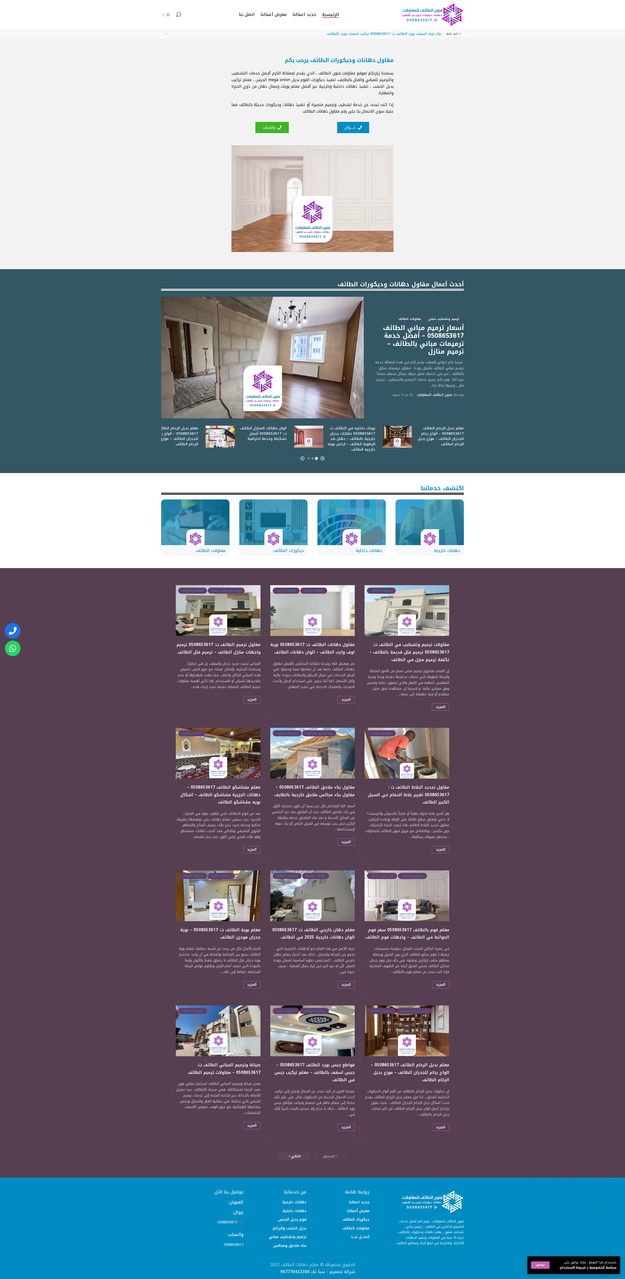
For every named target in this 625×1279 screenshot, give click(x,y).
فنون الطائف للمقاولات (434, 395)
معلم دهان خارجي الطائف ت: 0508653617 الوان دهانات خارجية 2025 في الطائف (313, 933)
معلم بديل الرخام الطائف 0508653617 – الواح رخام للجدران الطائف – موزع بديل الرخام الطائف (441, 436)
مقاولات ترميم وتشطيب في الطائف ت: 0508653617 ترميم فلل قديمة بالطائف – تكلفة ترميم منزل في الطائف (409, 652)
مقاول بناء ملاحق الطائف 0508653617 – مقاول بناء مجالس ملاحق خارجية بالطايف (314, 791)
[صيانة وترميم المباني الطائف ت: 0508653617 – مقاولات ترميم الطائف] (218, 1030)
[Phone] (13, 631)
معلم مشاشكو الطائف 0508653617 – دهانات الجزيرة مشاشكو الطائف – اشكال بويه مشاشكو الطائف (220, 794)
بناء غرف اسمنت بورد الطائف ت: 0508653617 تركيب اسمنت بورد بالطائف (384, 34)
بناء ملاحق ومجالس (319, 733)
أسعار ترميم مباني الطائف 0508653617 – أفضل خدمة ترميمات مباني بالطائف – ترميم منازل (423, 340)
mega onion (279, 80)
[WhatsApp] (13, 648)
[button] (166, 33)
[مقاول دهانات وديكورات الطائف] (432, 15)
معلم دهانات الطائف (300, 1264)
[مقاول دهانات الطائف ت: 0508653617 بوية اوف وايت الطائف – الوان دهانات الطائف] (312, 610)
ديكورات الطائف (288, 550)
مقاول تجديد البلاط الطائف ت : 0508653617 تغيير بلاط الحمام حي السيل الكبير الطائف (408, 794)
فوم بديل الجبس (382, 875)
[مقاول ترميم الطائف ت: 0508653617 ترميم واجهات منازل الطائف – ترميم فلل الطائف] (218, 610)
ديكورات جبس (285, 1011)
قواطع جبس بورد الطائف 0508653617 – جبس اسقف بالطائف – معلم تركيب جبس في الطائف (314, 1072)
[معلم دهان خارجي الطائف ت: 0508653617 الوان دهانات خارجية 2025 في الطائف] (312, 895)
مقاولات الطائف (409, 318)
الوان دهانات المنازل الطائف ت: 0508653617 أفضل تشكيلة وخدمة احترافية (263, 433)
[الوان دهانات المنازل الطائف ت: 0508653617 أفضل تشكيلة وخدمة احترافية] (220, 437)
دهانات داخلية (369, 550)
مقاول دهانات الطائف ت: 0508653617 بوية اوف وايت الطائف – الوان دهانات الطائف (312, 648)
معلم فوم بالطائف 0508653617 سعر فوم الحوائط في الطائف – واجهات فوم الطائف (407, 933)
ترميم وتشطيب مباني (443, 318)
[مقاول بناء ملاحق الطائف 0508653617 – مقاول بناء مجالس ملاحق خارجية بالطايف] (312, 753)
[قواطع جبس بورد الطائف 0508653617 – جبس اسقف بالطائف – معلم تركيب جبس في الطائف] (312, 1030)
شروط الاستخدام (572, 1267)
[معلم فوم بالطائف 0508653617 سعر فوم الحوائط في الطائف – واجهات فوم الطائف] (407, 895)
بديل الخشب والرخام (414, 1011)
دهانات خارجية (447, 550)
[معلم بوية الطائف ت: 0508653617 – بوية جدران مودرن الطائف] (218, 895)
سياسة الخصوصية (602, 1267)
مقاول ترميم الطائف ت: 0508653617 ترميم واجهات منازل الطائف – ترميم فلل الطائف (218, 648)
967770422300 (295, 1272)
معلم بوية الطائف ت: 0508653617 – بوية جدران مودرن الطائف (220, 933)
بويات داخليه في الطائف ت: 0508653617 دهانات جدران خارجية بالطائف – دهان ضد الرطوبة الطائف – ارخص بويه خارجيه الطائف (351, 439)
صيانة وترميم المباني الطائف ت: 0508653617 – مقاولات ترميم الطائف (224, 1068)
